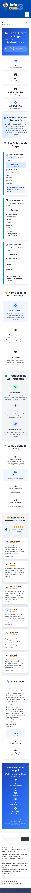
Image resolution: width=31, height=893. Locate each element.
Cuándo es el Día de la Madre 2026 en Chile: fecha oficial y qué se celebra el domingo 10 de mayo (15, 865)
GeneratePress (23, 890)
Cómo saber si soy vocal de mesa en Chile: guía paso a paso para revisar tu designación (14, 871)
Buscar (4, 836)
